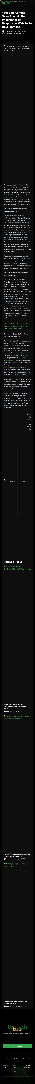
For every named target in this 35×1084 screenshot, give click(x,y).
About (22, 1058)
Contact (17, 1061)
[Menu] (32, 3)
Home (7, 1058)
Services (14, 1058)
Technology (6, 33)
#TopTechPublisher (16, 33)
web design (26, 355)
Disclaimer (17, 1072)
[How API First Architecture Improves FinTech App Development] (17, 783)
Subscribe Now (17, 1046)
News (24, 33)
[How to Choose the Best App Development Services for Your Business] (17, 633)
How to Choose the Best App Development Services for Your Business (15, 706)
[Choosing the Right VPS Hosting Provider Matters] (17, 931)
